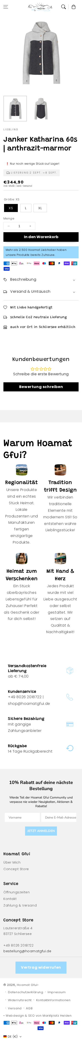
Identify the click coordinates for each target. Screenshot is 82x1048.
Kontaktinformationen (53, 1000)
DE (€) (13, 1036)
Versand (15, 1008)
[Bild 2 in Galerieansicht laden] (41, 108)
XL (40, 208)
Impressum (57, 992)
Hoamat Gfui (27, 985)
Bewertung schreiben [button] (41, 386)
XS (11, 208)
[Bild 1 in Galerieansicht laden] (15, 108)
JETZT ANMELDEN (41, 831)
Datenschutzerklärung (25, 992)
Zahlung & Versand (20, 905)
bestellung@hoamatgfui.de (27, 951)
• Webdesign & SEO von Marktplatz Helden (37, 1015)
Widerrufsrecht (20, 1000)
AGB (29, 1008)
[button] (6, 7)
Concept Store (16, 869)
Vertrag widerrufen (41, 967)
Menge (8, 218)
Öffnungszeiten (16, 892)
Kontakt (10, 899)
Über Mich (11, 862)
